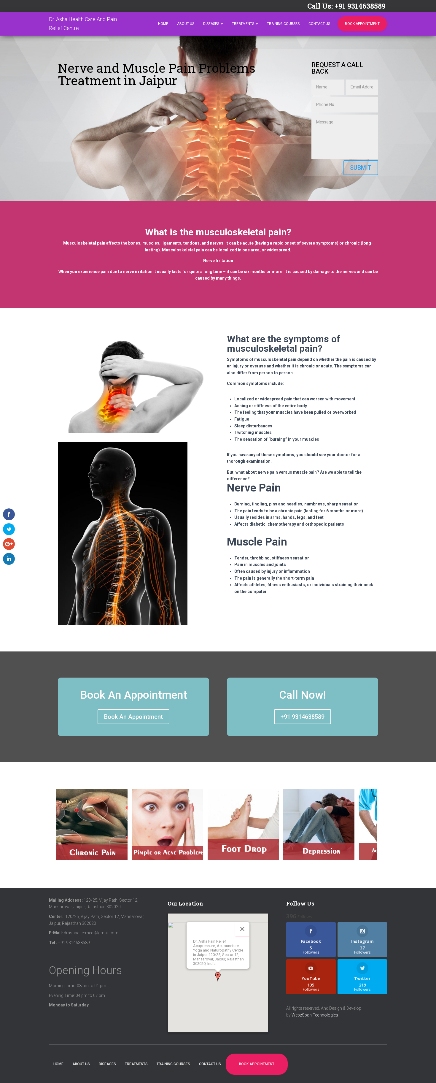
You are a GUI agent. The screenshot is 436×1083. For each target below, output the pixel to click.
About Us (185, 24)
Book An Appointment (133, 716)
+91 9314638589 (302, 716)
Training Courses (283, 24)
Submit (361, 167)
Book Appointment (362, 24)
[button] (218, 976)
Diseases (211, 24)
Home (163, 24)
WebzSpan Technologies (315, 1015)
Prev (64, 830)
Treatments (243, 24)
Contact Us (319, 24)
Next (373, 830)
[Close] (242, 929)
